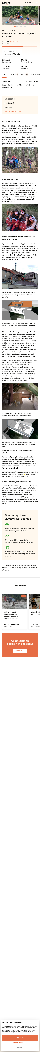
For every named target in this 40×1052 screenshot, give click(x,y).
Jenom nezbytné (20, 1042)
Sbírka (4, 74)
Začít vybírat (20, 650)
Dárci (24, 74)
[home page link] (6, 3)
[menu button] (37, 2)
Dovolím (20, 1037)
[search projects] (33, 3)
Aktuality (13, 74)
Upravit (19, 1047)
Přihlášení (27, 3)
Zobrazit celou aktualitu (12, 111)
